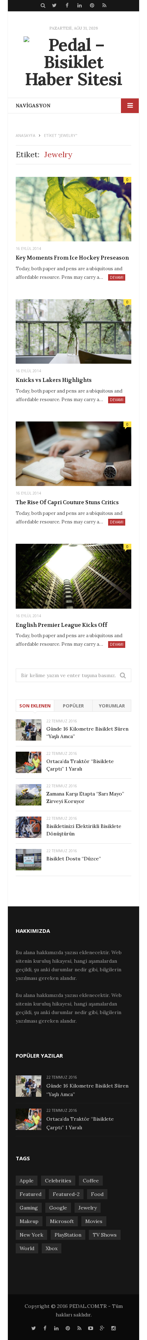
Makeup (29, 1221)
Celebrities (58, 1180)
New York (31, 1235)
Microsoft (62, 1221)
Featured (30, 1194)
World (27, 1248)
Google (58, 1208)
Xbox (51, 1248)
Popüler (73, 705)
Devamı (116, 277)
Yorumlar (112, 705)
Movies (93, 1221)
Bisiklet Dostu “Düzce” (73, 858)
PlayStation (68, 1235)
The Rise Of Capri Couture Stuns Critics (67, 502)
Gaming (29, 1208)
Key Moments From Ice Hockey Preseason (72, 257)
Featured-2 (66, 1194)
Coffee (91, 1180)
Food (97, 1194)
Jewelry (87, 1208)
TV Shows (105, 1235)
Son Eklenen (35, 705)
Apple (27, 1180)
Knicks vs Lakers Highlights (54, 380)
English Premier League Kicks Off (61, 625)
